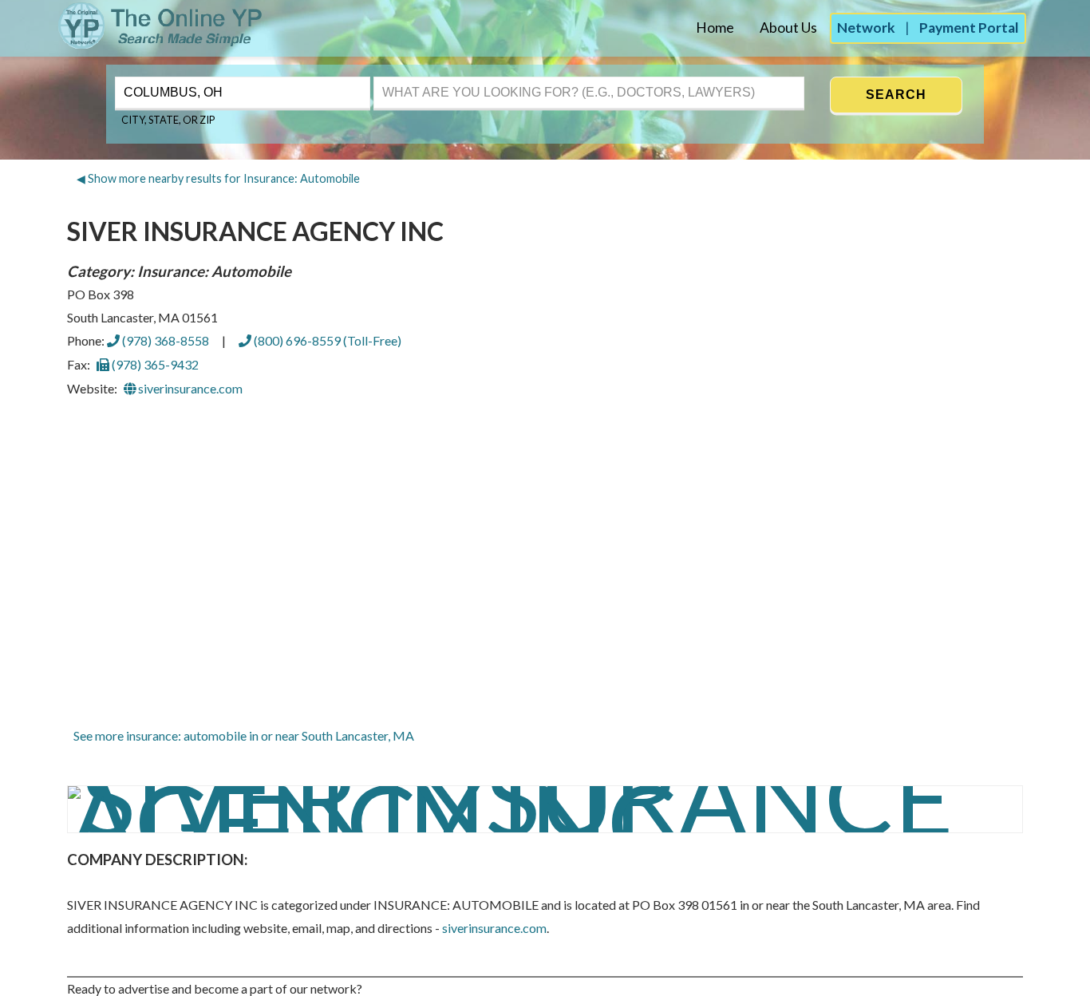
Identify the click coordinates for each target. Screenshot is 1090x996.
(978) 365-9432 (154, 364)
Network (866, 27)
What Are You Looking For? (444, 75)
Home (715, 27)
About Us (788, 27)
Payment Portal (969, 27)
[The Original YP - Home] (132, 44)
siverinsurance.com (189, 388)
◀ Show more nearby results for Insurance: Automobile (218, 178)
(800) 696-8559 (326, 340)
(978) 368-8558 (164, 340)
